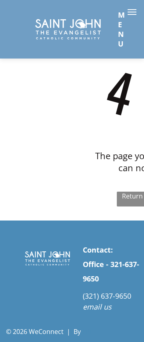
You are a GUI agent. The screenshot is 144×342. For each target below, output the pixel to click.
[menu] (132, 12)
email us (97, 307)
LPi (86, 331)
